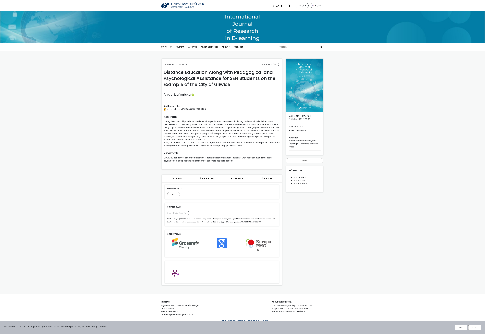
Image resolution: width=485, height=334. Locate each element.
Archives (192, 46)
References (208, 178)
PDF (173, 194)
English (317, 5)
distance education (194, 157)
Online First (166, 46)
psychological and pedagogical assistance (185, 160)
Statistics (238, 178)
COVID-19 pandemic (174, 157)
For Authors (299, 180)
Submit (304, 160)
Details (178, 178)
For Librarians (300, 183)
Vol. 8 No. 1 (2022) (270, 64)
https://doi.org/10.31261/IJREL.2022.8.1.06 (186, 109)
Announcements (209, 46)
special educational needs (218, 157)
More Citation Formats (177, 213)
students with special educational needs (253, 157)
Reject (461, 327)
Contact (238, 46)
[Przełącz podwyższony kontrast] (289, 5)
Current (180, 46)
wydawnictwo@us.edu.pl (180, 314)
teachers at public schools (220, 160)
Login (302, 5)
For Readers (300, 177)
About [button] (225, 46)
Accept (474, 327)
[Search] (321, 47)
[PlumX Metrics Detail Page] (174, 273)
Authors (268, 178)
